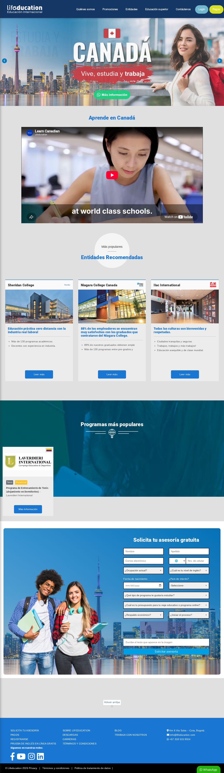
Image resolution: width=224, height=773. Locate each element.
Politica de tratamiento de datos (93, 768)
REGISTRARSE (19, 739)
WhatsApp (209, 769)
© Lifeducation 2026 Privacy (21, 768)
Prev (4, 61)
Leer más (39, 374)
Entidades (132, 9)
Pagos (216, 9)
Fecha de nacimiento (135, 578)
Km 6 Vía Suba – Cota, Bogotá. (187, 730)
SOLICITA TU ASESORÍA (24, 730)
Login (201, 9)
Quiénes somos (85, 9)
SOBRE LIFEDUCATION (76, 730)
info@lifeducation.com (182, 734)
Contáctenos (183, 9)
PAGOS (14, 734)
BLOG (118, 730)
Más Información (28, 509)
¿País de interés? (179, 578)
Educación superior (156, 9)
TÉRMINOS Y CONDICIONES (79, 743)
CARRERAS (69, 739)
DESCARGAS (70, 734)
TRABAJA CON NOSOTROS (131, 734)
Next (219, 61)
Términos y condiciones (56, 768)
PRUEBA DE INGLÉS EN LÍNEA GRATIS (33, 743)
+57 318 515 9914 (180, 739)
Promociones (110, 9)
